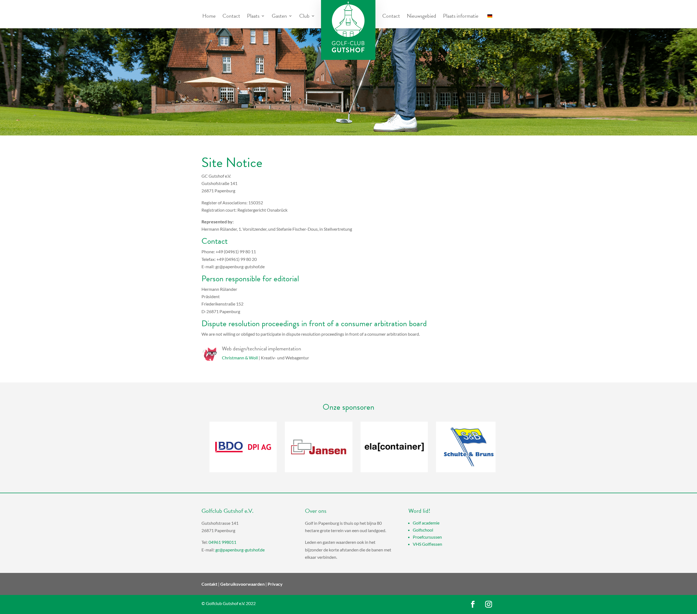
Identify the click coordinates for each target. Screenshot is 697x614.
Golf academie (426, 522)
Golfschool (423, 529)
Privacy (275, 584)
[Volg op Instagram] (489, 604)
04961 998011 (222, 542)
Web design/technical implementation (261, 348)
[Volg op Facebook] (473, 604)
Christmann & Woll (240, 357)
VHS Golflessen (427, 544)
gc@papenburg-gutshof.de (240, 549)
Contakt (209, 584)
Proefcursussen (427, 536)
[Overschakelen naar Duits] (489, 20)
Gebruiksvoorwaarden (242, 584)
